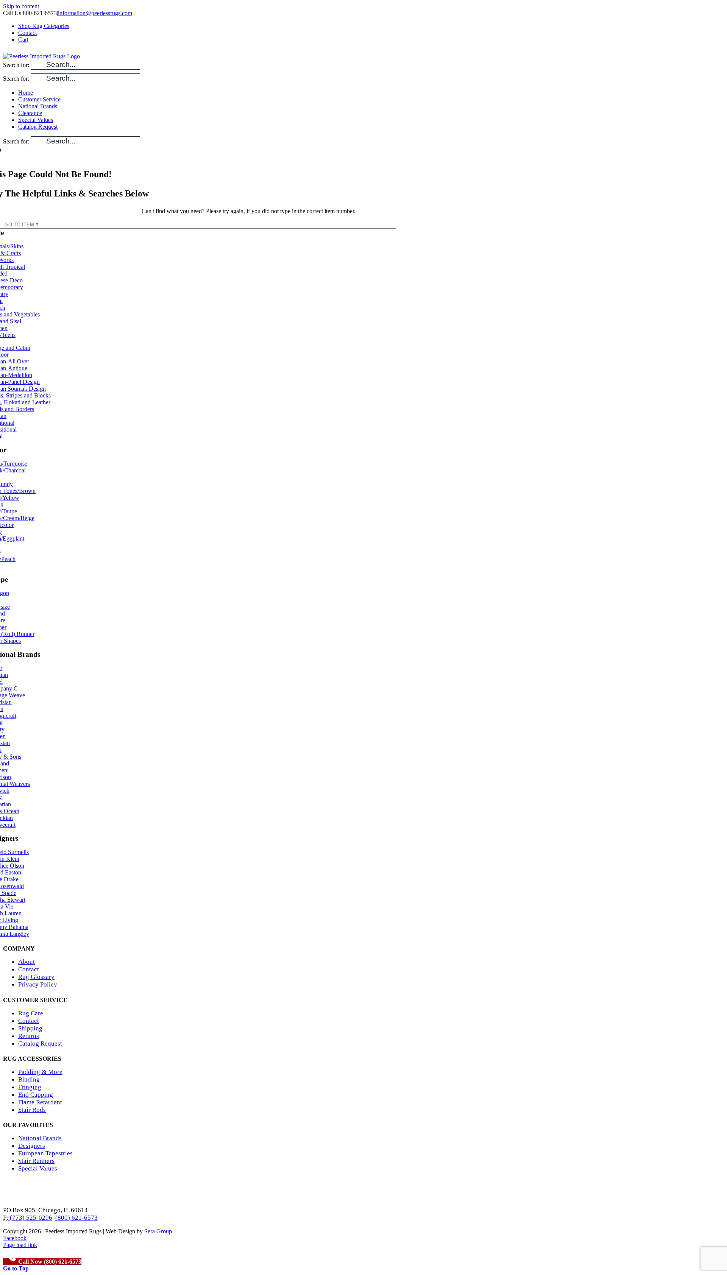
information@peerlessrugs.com (95, 13)
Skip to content (21, 6)
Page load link (20, 1245)
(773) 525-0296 (30, 1217)
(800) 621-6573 (76, 1217)
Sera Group (158, 1231)
